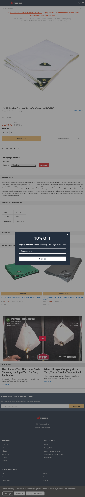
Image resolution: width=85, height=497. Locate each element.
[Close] (67, 234)
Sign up (42, 259)
